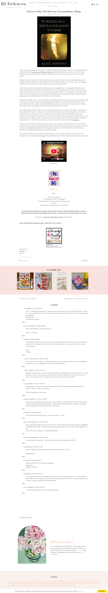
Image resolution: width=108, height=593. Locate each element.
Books (75, 2)
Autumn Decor (57, 583)
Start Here (32, 2)
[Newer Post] (37, 298)
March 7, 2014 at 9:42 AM (38, 370)
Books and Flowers (27, 583)
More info (80, 591)
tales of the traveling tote (40, 583)
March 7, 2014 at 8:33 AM (35, 308)
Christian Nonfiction (68, 583)
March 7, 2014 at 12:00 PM (41, 422)
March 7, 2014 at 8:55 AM (41, 358)
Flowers (48, 581)
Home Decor (23, 581)
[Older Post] (63, 298)
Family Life (41, 581)
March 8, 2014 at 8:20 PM (35, 473)
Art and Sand (26, 383)
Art (70, 2)
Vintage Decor (64, 585)
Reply (23, 322)
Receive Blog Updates (44, 2)
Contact (55, 6)
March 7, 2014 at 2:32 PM (41, 437)
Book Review (24, 260)
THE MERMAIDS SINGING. (51, 430)
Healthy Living (95, 583)
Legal (49, 6)
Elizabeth (25, 473)
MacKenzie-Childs (76, 581)
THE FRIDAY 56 (33, 467)
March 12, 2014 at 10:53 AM (37, 487)
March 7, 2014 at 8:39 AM (33, 339)
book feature (12, 585)
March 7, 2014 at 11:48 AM (34, 412)
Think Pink (72, 585)
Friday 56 (34, 332)
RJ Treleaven (13, 4)
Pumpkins (28, 585)
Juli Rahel (26, 308)
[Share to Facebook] (83, 260)
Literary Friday (13, 581)
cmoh (24, 339)
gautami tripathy (27, 326)
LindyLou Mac (27, 370)
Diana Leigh (26, 487)
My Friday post (30, 317)
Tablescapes (87, 581)
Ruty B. (25, 460)
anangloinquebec (28, 399)
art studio (87, 583)
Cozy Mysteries (79, 583)
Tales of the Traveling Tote (59, 2)
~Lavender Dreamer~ (29, 358)
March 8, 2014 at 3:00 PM (34, 460)
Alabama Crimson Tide (37, 585)
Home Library (20, 585)
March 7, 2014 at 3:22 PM (35, 447)
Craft (50, 583)
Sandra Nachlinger (28, 422)
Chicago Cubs (48, 585)
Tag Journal (56, 585)
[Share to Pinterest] (87, 260)
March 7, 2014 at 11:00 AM (40, 399)
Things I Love (66, 581)
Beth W (25, 412)
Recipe (54, 581)
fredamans (26, 447)
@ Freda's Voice (54, 189)
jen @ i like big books (29, 437)
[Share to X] (85, 260)
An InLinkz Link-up (25, 257)
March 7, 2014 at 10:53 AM (37, 383)
